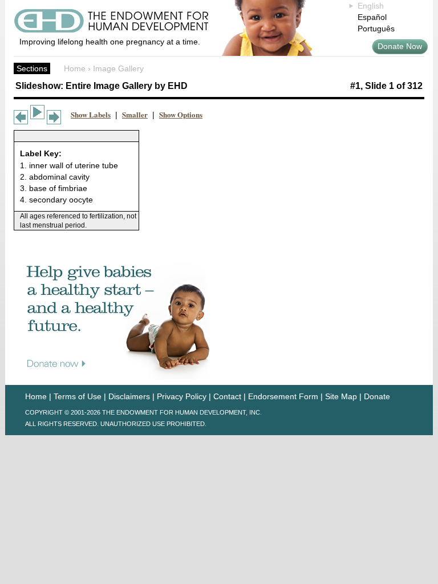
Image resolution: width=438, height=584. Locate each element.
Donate (377, 396)
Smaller (135, 114)
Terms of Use (78, 396)
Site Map (341, 396)
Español (372, 17)
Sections (32, 68)
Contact (227, 396)
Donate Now (400, 46)
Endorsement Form (283, 396)
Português (376, 28)
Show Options (180, 114)
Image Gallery (118, 68)
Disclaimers (129, 396)
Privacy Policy (181, 396)
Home (75, 68)
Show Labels (91, 114)
